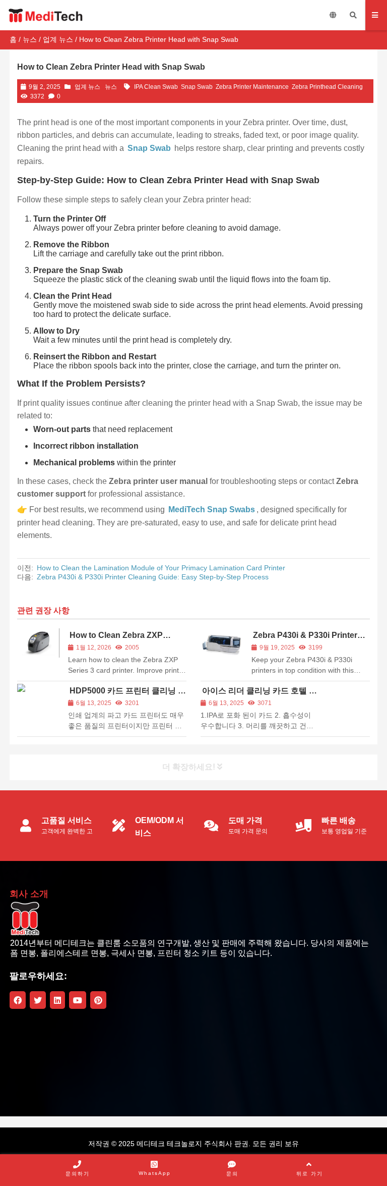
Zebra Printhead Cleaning (327, 86)
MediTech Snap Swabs (211, 509)
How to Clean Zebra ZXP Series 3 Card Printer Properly (125, 640)
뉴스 (30, 39)
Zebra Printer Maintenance (252, 86)
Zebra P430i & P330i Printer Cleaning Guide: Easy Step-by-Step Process (153, 577)
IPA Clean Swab (156, 86)
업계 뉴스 (58, 39)
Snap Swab (197, 86)
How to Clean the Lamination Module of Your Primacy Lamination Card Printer (161, 568)
